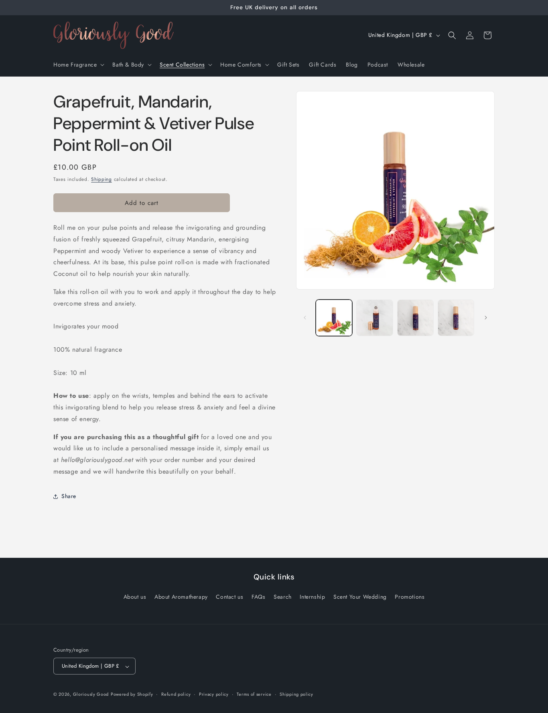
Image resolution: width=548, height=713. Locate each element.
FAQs (258, 597)
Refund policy (176, 694)
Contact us (229, 597)
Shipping (101, 179)
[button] (78, 64)
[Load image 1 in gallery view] (334, 318)
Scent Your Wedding (360, 597)
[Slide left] (305, 317)
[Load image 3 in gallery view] (415, 318)
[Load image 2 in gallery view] (374, 318)
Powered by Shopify (132, 694)
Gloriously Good (91, 694)
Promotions (409, 597)
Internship (312, 597)
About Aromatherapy (181, 597)
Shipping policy (296, 694)
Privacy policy (214, 694)
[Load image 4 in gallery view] (456, 318)
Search (283, 597)
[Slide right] (486, 317)
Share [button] (68, 496)
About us (135, 597)
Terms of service (254, 694)
